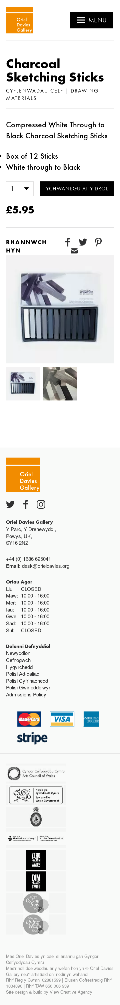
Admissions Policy (26, 694)
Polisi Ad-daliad (22, 673)
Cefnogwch (18, 659)
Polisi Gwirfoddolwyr (28, 687)
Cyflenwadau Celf (34, 90)
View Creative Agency (71, 992)
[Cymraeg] (19, 20)
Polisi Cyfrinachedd (27, 680)
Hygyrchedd (19, 666)
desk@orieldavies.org (45, 565)
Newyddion (18, 652)
